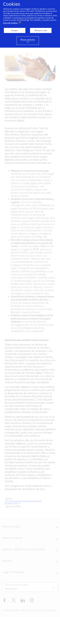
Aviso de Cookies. (10, 22)
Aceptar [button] (14, 30)
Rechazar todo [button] (41, 30)
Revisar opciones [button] (27, 39)
